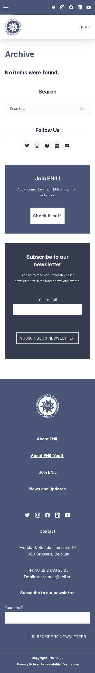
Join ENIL (48, 472)
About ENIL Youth (48, 455)
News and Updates (47, 488)
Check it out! (47, 215)
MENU (87, 28)
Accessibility (51, 664)
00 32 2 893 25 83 (51, 569)
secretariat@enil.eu (53, 576)
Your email (47, 299)
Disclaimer (71, 664)
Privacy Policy (28, 664)
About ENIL (47, 439)
